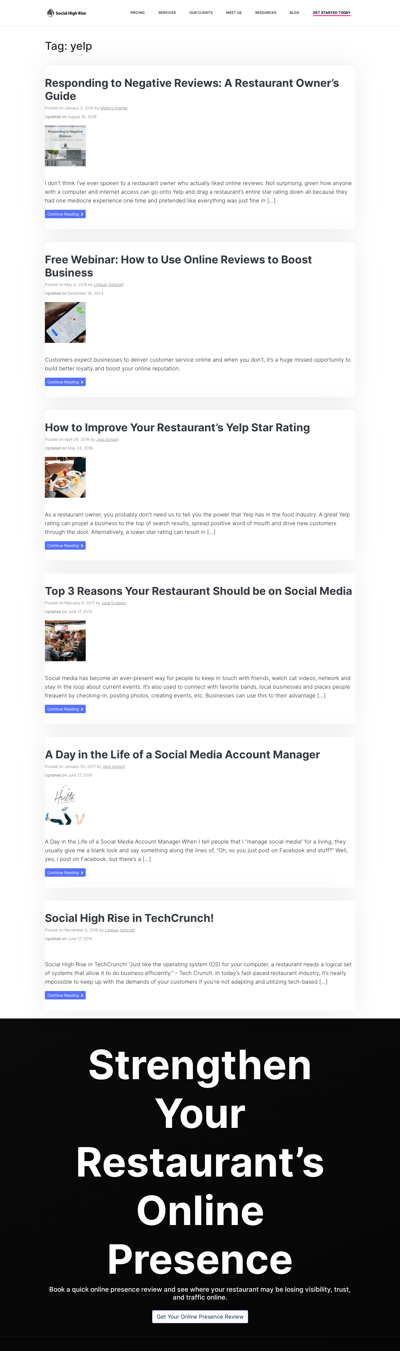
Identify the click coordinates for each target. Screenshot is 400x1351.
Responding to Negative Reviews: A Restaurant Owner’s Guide (192, 89)
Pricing (137, 13)
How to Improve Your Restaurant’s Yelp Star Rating (177, 427)
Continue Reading (63, 214)
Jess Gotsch (107, 439)
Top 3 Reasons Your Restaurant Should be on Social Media (198, 591)
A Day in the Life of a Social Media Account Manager (182, 754)
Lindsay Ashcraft (109, 284)
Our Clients (201, 13)
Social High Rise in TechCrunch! (129, 918)
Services (167, 13)
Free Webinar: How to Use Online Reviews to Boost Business (178, 266)
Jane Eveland (113, 603)
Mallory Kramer (114, 108)
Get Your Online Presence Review (200, 1316)
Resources (265, 13)
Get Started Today (331, 13)
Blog (294, 13)
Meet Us (234, 13)
